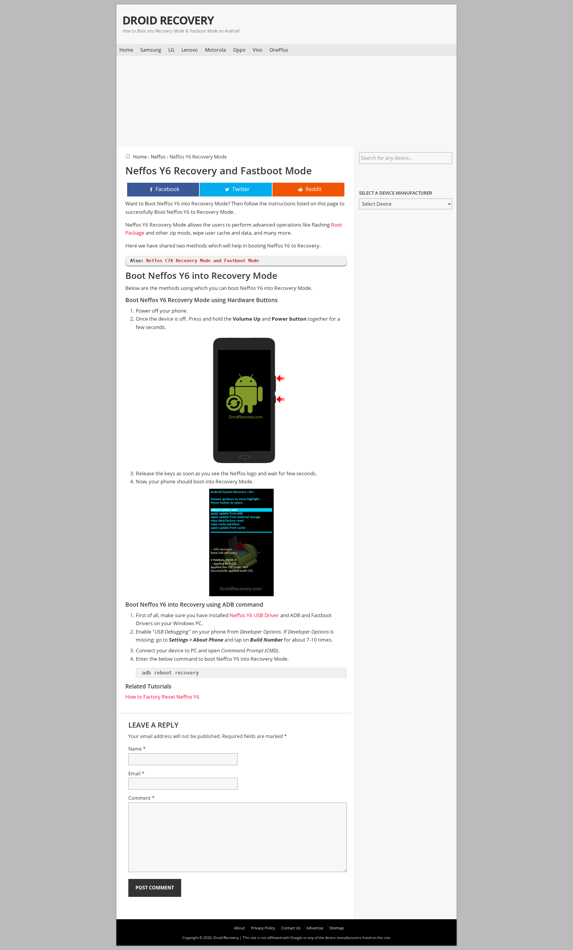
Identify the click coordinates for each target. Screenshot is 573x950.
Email (136, 773)
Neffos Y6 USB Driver (254, 615)
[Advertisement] (286, 100)
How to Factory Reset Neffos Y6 (162, 696)
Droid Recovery (168, 20)
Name (137, 748)
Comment (141, 798)
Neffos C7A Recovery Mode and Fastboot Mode (202, 260)
